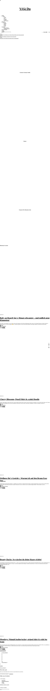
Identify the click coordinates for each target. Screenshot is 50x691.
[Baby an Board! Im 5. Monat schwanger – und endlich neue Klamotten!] (25, 280)
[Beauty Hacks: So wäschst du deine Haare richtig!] (25, 522)
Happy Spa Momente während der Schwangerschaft (8, 36)
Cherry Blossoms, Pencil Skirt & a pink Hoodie (19, 399)
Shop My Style (6, 27)
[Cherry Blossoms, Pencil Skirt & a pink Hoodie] (25, 362)
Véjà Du (25, 9)
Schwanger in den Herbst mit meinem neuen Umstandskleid (9, 38)
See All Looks (6, 20)
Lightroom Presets (7, 28)
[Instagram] (43, 32)
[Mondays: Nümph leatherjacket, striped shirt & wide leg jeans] (25, 602)
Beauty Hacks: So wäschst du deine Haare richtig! (21, 559)
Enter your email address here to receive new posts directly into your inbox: (11, 671)
